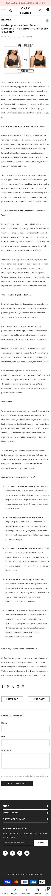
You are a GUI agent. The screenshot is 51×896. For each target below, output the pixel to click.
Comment (6, 750)
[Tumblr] (13, 686)
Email (3, 736)
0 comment (26, 37)
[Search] (10, 10)
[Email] (23, 686)
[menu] (3, 10)
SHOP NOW (40, 3)
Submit (41, 842)
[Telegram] (18, 686)
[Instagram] (12, 853)
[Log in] (40, 10)
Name (4, 723)
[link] (14, 891)
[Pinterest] (8, 686)
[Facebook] (2, 686)
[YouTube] (27, 853)
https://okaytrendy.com (26, 671)
